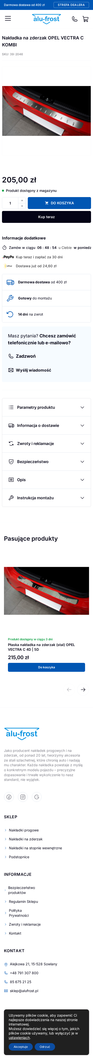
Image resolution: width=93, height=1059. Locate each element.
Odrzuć (45, 1047)
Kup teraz (46, 217)
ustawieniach (19, 1037)
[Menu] (8, 18)
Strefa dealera (71, 5)
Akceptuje (21, 1047)
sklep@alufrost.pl (24, 991)
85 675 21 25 (20, 982)
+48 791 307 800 (24, 973)
